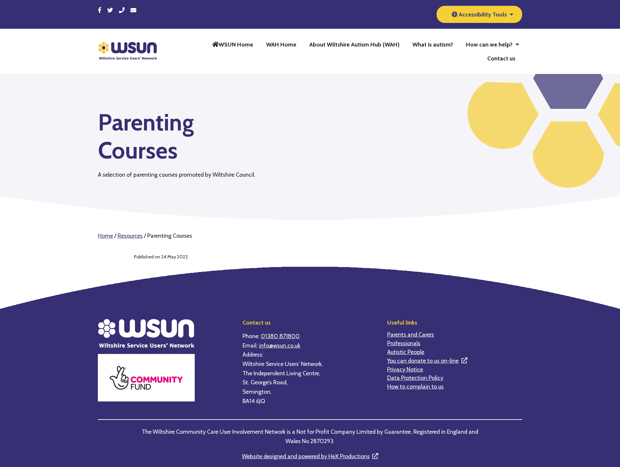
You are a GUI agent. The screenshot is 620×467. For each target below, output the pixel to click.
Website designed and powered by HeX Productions (306, 456)
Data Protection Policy (415, 378)
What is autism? (432, 44)
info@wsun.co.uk (279, 345)
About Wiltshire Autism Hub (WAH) (354, 44)
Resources (130, 235)
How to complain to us (415, 386)
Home (105, 235)
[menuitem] (232, 44)
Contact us (501, 58)
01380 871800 (280, 336)
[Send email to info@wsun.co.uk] (133, 10)
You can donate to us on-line (423, 361)
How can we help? (489, 44)
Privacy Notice (405, 369)
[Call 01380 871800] (122, 10)
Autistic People (405, 352)
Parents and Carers (410, 334)
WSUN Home (236, 44)
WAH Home (281, 44)
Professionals (403, 343)
